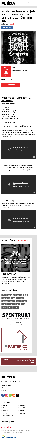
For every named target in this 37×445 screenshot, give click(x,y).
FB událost (7, 28)
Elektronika (6, 298)
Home (5, 405)
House (12, 301)
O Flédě (5, 413)
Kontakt (22, 413)
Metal (12, 24)
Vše (4, 295)
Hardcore (20, 298)
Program (23, 405)
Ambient (19, 295)
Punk (18, 304)
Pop (4, 304)
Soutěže (23, 408)
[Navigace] (34, 3)
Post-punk (11, 304)
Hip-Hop (5, 301)
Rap (23, 304)
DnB (25, 295)
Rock (4, 307)
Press (22, 410)
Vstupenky (11, 85)
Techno (15, 307)
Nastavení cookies (7, 415)
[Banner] (16, 319)
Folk (13, 298)
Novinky (5, 408)
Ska (9, 307)
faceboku (7, 100)
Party (24, 301)
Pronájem (6, 410)
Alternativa (11, 295)
